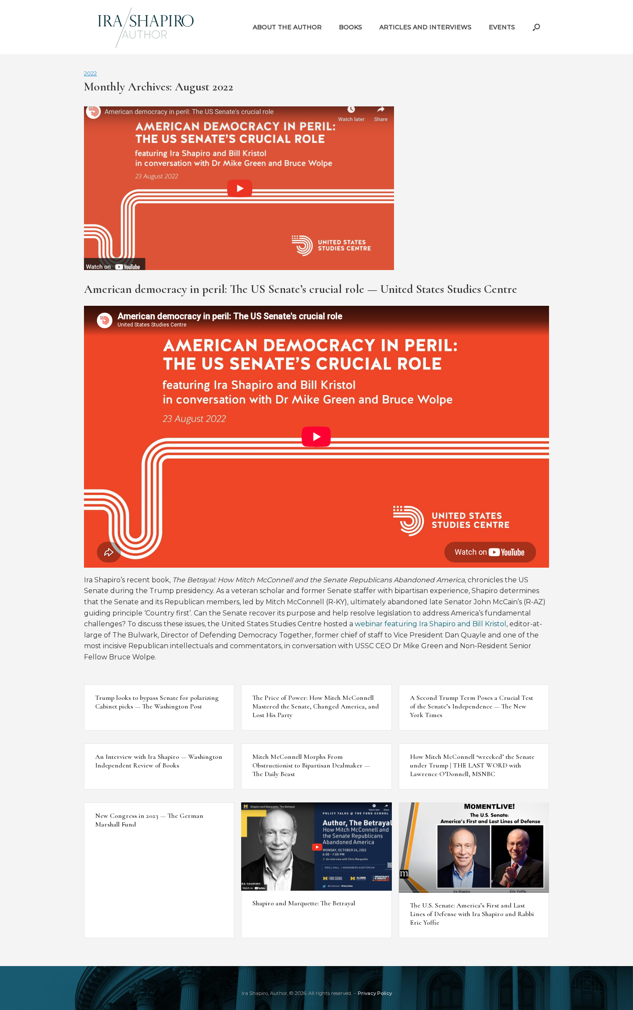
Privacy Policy (375, 993)
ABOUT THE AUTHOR (287, 27)
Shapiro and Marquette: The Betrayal (303, 903)
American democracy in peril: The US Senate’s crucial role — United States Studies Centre (300, 289)
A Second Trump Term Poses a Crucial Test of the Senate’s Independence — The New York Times (471, 706)
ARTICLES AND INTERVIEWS (425, 27)
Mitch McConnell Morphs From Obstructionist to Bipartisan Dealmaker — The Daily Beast (311, 765)
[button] (536, 27)
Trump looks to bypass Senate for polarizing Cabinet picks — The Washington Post (157, 702)
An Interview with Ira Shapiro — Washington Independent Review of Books (158, 761)
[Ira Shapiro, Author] (146, 27)
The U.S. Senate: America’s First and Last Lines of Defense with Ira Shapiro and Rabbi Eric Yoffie (472, 914)
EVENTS (502, 27)
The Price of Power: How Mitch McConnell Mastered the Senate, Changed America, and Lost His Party (315, 706)
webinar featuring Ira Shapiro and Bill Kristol (430, 624)
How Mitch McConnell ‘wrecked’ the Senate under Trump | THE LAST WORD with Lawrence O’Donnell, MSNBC (472, 765)
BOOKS (350, 27)
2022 (90, 73)
